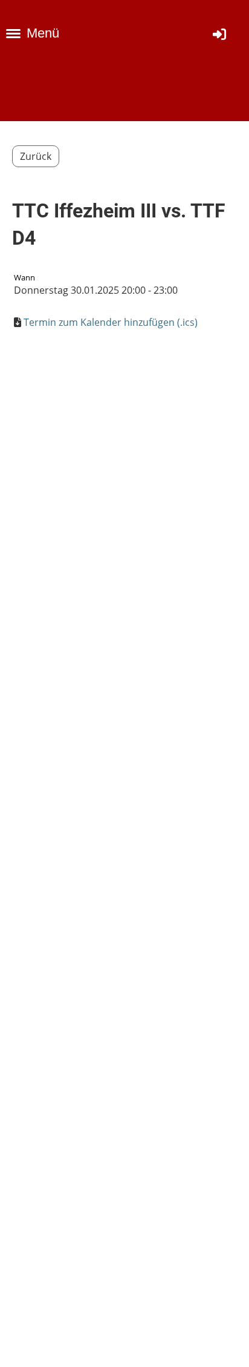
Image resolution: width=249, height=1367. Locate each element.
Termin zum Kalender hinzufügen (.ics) (111, 322)
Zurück (35, 156)
